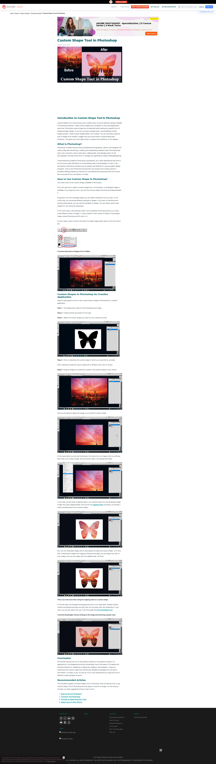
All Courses (155, 7)
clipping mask (98, 505)
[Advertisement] (142, 63)
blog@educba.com (207, 12)
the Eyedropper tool (105, 610)
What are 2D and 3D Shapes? (71, 694)
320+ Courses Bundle (140, 7)
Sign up (112, 732)
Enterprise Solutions (116, 717)
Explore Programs (115, 723)
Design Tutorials (24, 13)
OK (64, 757)
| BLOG (19, 7)
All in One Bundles (116, 729)
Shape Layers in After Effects (71, 702)
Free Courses (124, 7)
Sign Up (209, 7)
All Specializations (169, 7)
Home (11, 13)
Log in (201, 7)
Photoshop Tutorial (36, 13)
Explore (113, 7)
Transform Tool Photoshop (70, 697)
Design (17, 13)
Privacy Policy (51, 761)
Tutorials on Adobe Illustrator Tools (73, 699)
